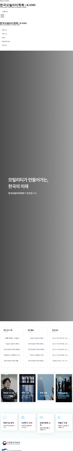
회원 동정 (55, 330)
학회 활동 (31, 330)
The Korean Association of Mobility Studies (13, 7)
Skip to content (4, 1)
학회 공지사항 (7, 330)
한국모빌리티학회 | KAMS (18, 5)
